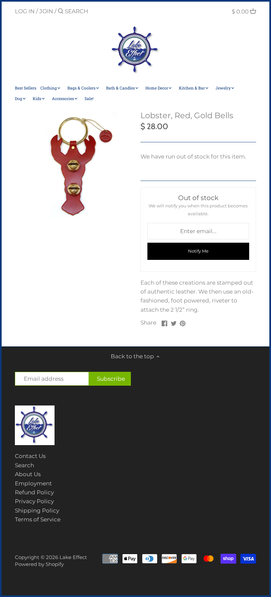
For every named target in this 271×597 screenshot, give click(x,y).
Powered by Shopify (39, 564)
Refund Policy (34, 492)
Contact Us (30, 456)
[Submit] (60, 12)
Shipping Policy (37, 510)
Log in (25, 11)
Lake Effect (73, 557)
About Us (28, 474)
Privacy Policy (34, 501)
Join (46, 11)
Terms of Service (37, 519)
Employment (33, 483)
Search (24, 465)
